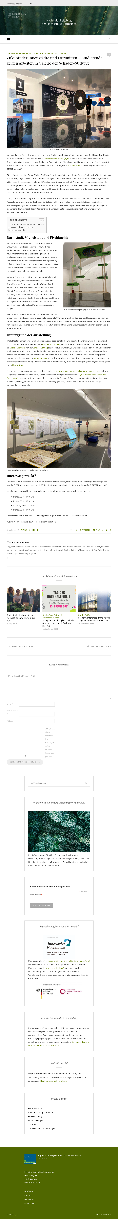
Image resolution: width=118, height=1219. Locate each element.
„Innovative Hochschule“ (53, 968)
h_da (16, 1214)
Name (10, 704)
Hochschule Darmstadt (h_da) (56, 158)
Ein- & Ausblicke (35, 1108)
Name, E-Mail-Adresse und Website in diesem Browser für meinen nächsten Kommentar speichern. (50, 742)
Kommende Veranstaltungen (26, 53)
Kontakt (27, 1195)
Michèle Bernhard (17, 347)
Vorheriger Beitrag (21, 646)
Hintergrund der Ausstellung (21, 227)
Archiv (33, 1124)
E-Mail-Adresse (12, 712)
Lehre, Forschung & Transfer (40, 1112)
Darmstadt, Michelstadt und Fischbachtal (27, 224)
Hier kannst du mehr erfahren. (53, 1081)
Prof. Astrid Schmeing (51, 344)
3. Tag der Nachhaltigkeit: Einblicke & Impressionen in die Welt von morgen (58, 623)
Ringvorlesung (40, 358)
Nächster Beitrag (98, 646)
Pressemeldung (35, 1116)
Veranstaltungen (55, 53)
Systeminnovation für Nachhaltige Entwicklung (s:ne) (67, 961)
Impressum (29, 1203)
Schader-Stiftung (40, 347)
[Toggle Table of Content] (40, 220)
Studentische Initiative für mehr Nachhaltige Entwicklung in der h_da (21, 618)
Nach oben (103, 1214)
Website (10, 721)
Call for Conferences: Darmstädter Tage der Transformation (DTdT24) (94, 619)
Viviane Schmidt (29, 530)
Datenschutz (30, 1199)
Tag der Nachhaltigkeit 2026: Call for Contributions (59, 1155)
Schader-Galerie (75, 165)
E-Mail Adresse (36, 895)
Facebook (28, 1191)
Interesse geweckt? (17, 230)
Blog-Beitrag (17, 365)
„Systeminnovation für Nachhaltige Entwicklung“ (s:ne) (76, 371)
